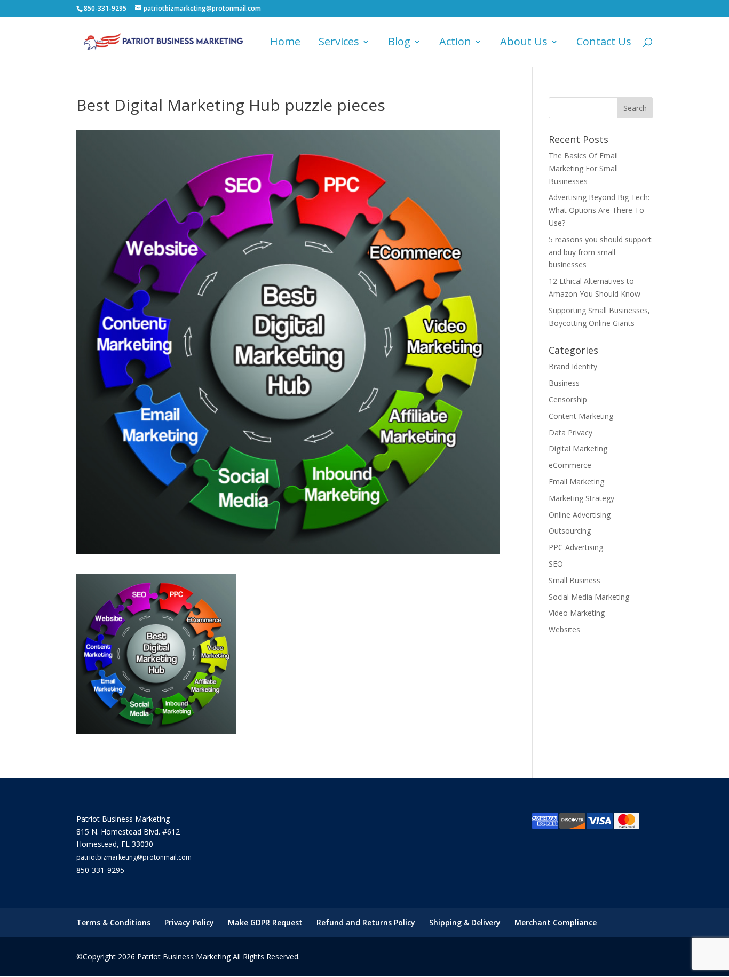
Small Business (574, 580)
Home (285, 43)
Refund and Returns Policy (365, 922)
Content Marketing (581, 416)
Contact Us (603, 43)
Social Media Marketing (589, 597)
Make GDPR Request (265, 922)
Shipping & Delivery (465, 922)
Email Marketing (576, 481)
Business (564, 383)
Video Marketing (577, 613)
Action (455, 43)
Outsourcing (570, 531)
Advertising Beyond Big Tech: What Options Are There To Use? (599, 210)
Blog (399, 43)
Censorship (568, 399)
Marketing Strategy (581, 498)
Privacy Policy (189, 922)
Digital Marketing (578, 448)
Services (339, 43)
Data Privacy (570, 432)
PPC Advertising (576, 547)
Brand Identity (573, 366)
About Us (524, 43)
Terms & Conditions (113, 922)
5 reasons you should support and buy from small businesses (600, 252)
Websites (564, 629)
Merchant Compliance (555, 922)
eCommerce (570, 465)
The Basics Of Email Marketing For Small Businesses (583, 168)
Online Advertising (580, 515)
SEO (556, 564)
